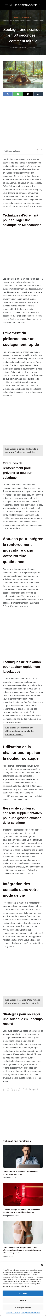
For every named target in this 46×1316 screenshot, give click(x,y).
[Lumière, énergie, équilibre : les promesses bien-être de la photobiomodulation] (23, 1194)
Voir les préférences (23, 1307)
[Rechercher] (40, 5)
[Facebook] (8, 94)
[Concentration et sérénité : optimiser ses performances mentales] (23, 1156)
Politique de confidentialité (30, 1313)
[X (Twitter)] (28, 94)
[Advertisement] (23, 122)
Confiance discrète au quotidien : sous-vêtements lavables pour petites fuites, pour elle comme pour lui (22, 1250)
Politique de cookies (13, 1313)
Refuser (23, 1300)
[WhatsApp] (18, 94)
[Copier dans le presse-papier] (38, 94)
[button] (42, 1265)
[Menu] (6, 5)
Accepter (23, 1293)
